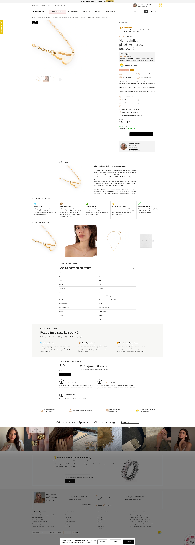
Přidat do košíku (141, 134)
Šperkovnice (101, 526)
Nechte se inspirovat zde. (137, 352)
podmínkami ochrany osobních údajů (85, 477)
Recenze (57, 5)
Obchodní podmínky (38, 519)
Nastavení (102, 541)
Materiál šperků (50, 5)
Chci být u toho (70, 481)
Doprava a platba (37, 517)
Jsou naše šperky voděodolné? (139, 515)
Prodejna (42, 5)
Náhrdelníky (101, 519)
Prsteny (100, 517)
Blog (33, 5)
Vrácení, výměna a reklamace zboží (43, 515)
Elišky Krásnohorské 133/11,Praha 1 (105, 498)
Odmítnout (115, 541)
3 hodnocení (129, 36)
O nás (37, 5)
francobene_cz (130, 422)
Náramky (100, 521)
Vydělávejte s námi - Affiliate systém (43, 526)
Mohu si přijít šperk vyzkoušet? (139, 521)
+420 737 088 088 (146, 4)
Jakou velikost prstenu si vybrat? (140, 519)
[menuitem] (57, 12)
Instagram (108, 505)
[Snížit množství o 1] (120, 134)
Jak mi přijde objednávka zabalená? (141, 526)
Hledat (146, 11)
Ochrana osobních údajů (39, 521)
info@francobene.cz (135, 497)
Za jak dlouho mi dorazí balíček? (140, 517)
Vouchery (100, 528)
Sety (99, 515)
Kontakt (63, 5)
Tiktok (99, 505)
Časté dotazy (36, 524)
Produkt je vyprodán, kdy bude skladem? (142, 524)
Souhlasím (128, 541)
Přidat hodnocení (65, 374)
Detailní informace (123, 120)
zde (90, 542)
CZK (151, 11)
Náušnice (100, 524)
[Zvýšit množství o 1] (127, 134)
